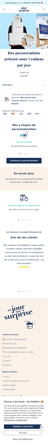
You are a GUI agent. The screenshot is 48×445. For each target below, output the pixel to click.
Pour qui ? (6, 356)
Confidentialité (8, 389)
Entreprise (7, 365)
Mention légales (9, 385)
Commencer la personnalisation (24, 161)
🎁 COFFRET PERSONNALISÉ (14, 339)
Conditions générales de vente (15, 381)
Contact (6, 376)
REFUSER (23, 433)
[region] (24, 140)
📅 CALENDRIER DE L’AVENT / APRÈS (17, 352)
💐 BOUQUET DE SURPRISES (14, 348)
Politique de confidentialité (15, 420)
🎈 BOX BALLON (9, 343)
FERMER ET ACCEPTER (23, 426)
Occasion (6, 360)
